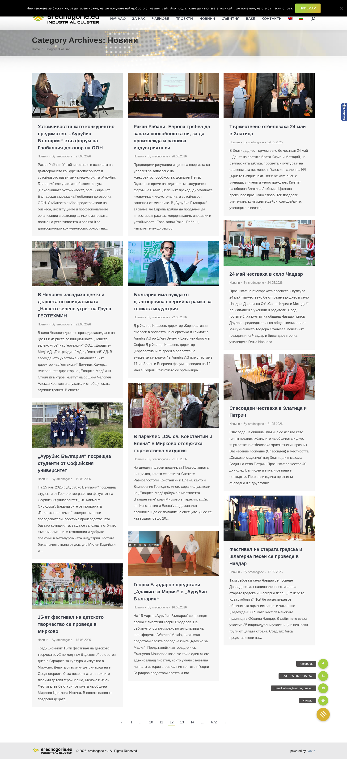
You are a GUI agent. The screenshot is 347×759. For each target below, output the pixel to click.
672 (214, 722)
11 (161, 722)
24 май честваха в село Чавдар (266, 274)
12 (172, 722)
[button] (323, 714)
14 (192, 722)
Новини (43, 156)
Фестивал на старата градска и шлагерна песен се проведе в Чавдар (265, 556)
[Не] (341, 8)
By (62, 156)
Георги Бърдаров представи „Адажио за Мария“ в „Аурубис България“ (170, 591)
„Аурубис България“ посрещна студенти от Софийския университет (74, 463)
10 (151, 722)
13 (182, 722)
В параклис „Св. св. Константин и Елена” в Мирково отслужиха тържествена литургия (173, 443)
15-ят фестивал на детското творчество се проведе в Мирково (71, 624)
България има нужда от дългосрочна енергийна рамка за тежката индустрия (173, 301)
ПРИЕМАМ (308, 8)
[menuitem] (290, 18)
